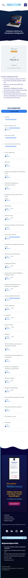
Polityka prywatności (9, 518)
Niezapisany (14, 51)
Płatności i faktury (8, 557)
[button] (25, 4)
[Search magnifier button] (20, 5)
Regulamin (7, 515)
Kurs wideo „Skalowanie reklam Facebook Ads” (14, 555)
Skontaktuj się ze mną (9, 560)
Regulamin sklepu (8, 516)
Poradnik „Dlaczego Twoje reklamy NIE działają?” (15, 553)
